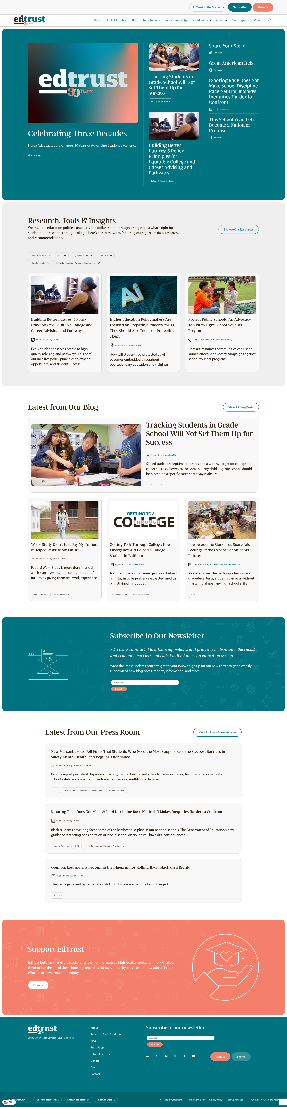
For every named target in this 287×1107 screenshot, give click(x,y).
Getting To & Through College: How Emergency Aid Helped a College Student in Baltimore (140, 550)
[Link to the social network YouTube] (194, 1056)
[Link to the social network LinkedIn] (148, 1056)
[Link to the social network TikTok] (185, 1056)
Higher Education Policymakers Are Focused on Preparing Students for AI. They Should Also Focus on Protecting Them (142, 327)
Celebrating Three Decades (77, 133)
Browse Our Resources (239, 229)
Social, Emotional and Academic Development (75, 263)
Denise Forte (78, 875)
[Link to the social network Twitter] (157, 1056)
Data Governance (234, 1099)
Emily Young (215, 339)
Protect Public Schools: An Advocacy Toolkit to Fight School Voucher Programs (219, 325)
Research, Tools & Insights (110, 20)
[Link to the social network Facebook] (166, 1056)
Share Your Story (227, 46)
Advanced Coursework (160, 101)
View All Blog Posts (241, 407)
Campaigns (239, 20)
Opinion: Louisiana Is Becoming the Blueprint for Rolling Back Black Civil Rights (120, 867)
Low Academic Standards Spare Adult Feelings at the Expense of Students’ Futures (220, 550)
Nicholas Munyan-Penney (220, 564)
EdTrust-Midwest (16, 1099)
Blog (134, 20)
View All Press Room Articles (217, 732)
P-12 (60, 255)
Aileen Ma (171, 455)
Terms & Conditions (195, 1099)
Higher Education (80, 255)
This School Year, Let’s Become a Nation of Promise (232, 125)
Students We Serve (38, 255)
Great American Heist (232, 63)
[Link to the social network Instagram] (176, 1056)
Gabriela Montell (138, 564)
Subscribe (239, 7)
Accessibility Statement (171, 1099)
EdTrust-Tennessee (77, 1099)
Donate (263, 7)
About (220, 20)
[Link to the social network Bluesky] (203, 1056)
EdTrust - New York (46, 1099)
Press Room (149, 20)
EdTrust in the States (206, 7)
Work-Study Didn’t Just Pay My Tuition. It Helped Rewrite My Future (64, 547)
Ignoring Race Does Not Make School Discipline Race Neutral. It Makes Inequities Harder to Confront (234, 91)
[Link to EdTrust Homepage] (29, 20)
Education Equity (37, 263)
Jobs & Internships (176, 20)
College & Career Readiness (162, 181)
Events (94, 1067)
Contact (259, 20)
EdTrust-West (105, 1099)
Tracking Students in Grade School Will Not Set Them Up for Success (172, 85)
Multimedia (200, 20)
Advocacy (103, 255)
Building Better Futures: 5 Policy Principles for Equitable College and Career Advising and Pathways (172, 159)
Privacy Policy (215, 1099)
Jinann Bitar (136, 345)
